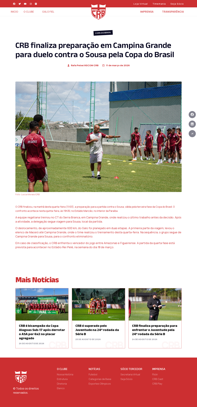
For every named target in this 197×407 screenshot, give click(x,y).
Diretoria (62, 383)
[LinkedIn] (192, 124)
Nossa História (65, 374)
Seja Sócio (177, 3)
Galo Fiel (48, 11)
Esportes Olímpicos (100, 383)
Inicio (14, 11)
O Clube (29, 11)
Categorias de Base (100, 379)
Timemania (159, 3)
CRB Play (157, 383)
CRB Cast (157, 379)
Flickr (155, 374)
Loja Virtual (141, 3)
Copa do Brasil (103, 32)
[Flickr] (36, 3)
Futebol (93, 374)
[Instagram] (31, 3)
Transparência (173, 11)
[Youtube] (25, 3)
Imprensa (147, 11)
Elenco (61, 388)
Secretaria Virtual (130, 374)
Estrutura (62, 379)
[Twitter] (20, 3)
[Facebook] (14, 3)
